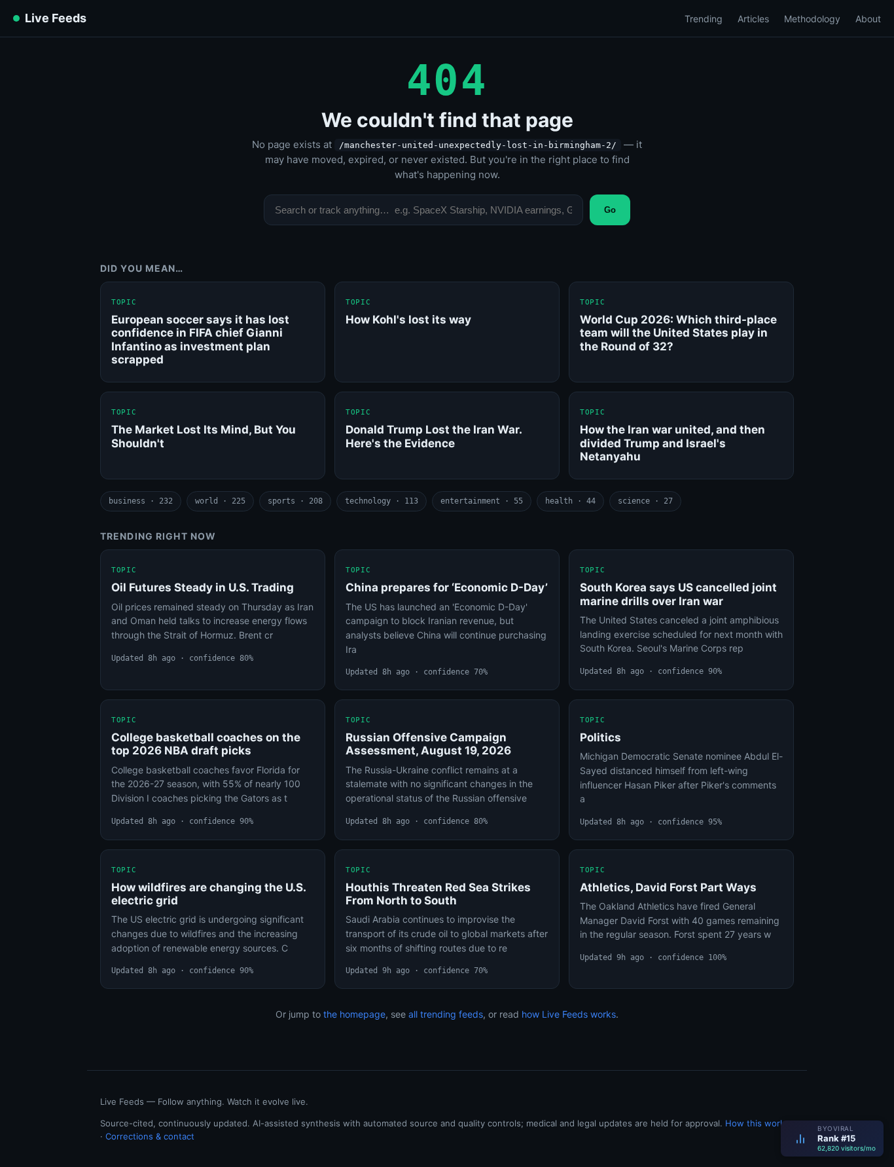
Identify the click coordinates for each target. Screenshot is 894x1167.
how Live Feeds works (569, 1014)
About (868, 18)
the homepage (354, 1014)
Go (610, 210)
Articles (753, 18)
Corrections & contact (149, 1136)
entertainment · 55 (481, 501)
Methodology (812, 18)
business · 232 (141, 501)
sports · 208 (295, 501)
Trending (704, 18)
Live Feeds (55, 18)
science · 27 (645, 501)
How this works (757, 1123)
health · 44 (570, 501)
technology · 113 (381, 501)
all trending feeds (445, 1014)
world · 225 (220, 501)
